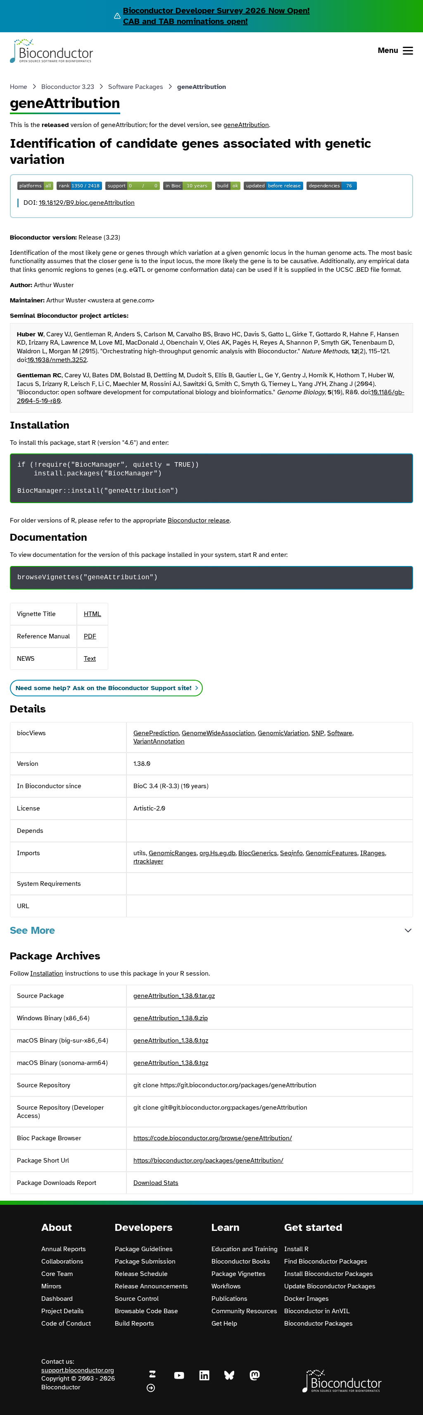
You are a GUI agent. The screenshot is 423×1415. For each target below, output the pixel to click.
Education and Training (245, 1249)
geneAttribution (246, 125)
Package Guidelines (144, 1249)
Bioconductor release (199, 520)
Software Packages (135, 87)
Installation (46, 973)
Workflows (226, 1286)
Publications (229, 1299)
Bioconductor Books (241, 1261)
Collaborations (62, 1261)
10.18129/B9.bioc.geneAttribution (87, 203)
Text (90, 659)
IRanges (372, 853)
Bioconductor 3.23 (67, 87)
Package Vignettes (239, 1274)
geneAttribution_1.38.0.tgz (170, 1040)
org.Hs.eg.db (217, 853)
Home (18, 87)
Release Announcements (151, 1286)
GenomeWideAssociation (218, 733)
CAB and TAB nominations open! (185, 21)
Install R (296, 1249)
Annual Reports (63, 1249)
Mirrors (51, 1286)
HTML (92, 614)
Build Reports (134, 1323)
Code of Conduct (66, 1323)
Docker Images (306, 1299)
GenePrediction (156, 733)
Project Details (62, 1311)
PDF (90, 636)
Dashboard (57, 1299)
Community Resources (244, 1311)
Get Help (224, 1323)
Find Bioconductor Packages (325, 1261)
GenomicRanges (173, 853)
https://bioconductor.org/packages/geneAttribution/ (208, 1160)
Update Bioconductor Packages (329, 1286)
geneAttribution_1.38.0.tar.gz (174, 996)
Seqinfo (291, 853)
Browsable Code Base (146, 1311)
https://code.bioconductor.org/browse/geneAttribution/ (212, 1138)
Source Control (137, 1299)
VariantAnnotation (159, 741)
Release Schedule (141, 1274)
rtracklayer (148, 861)
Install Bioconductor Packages (328, 1274)
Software (339, 733)
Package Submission (145, 1261)
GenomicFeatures (331, 853)
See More (32, 930)
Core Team (57, 1274)
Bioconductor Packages (318, 1323)
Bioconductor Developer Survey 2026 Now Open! (216, 10)
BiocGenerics (257, 853)
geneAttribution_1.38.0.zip (170, 1018)
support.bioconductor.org (77, 1370)
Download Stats (155, 1183)
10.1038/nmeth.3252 (57, 360)
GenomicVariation (283, 733)
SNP (317, 733)
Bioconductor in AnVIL (317, 1311)
